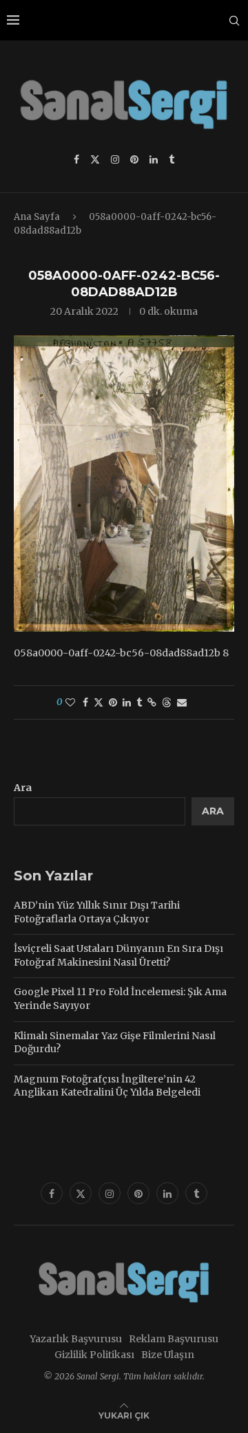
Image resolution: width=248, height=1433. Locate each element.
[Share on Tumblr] (139, 702)
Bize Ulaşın (167, 1354)
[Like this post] (70, 702)
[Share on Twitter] (98, 702)
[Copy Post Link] (151, 702)
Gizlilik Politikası (94, 1354)
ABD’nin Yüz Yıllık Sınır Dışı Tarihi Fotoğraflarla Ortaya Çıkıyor (97, 912)
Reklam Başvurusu (173, 1339)
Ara (23, 787)
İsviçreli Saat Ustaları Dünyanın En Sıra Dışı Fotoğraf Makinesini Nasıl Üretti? (118, 955)
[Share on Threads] (167, 702)
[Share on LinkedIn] (127, 702)
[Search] (234, 21)
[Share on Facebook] (85, 702)
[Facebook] (76, 159)
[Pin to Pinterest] (113, 702)
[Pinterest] (134, 159)
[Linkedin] (153, 159)
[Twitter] (95, 159)
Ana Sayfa (37, 217)
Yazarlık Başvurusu (76, 1339)
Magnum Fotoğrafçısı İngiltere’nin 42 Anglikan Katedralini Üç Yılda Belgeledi (107, 1086)
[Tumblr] (171, 159)
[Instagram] (115, 159)
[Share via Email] (182, 702)
